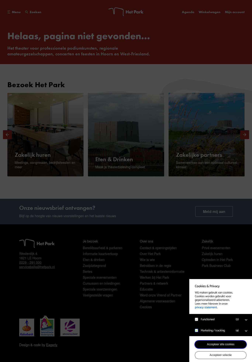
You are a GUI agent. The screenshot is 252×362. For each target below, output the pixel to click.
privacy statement (206, 307)
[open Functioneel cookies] (246, 320)
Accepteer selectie (221, 355)
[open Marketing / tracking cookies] (246, 331)
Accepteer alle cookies (220, 344)
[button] (217, 319)
